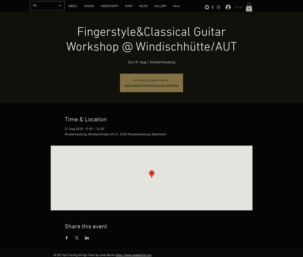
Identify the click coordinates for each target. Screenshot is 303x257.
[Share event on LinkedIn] (87, 237)
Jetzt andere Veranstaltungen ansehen (151, 85)
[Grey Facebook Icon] (212, 7)
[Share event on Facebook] (67, 237)
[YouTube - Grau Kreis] (207, 7)
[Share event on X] (77, 237)
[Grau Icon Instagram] (218, 7)
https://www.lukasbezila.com (134, 255)
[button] (248, 7)
